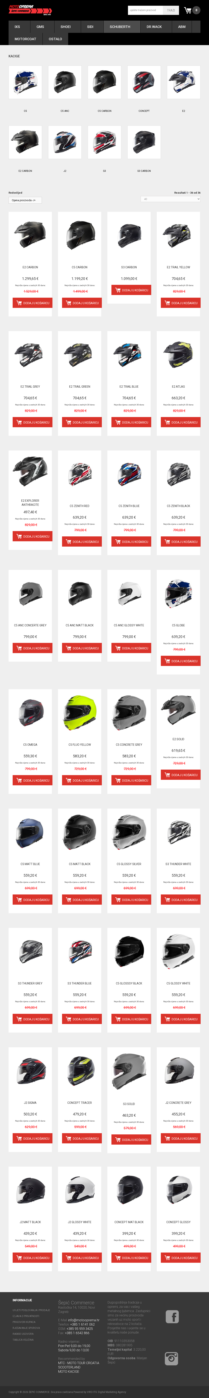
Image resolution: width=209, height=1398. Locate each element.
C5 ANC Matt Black (79, 625)
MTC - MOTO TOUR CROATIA (78, 1363)
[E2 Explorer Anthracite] (30, 471)
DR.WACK (154, 27)
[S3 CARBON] (144, 142)
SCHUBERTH (120, 27)
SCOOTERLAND (69, 1367)
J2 (64, 171)
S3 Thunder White (178, 864)
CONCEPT (144, 111)
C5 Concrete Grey (129, 744)
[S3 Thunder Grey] (30, 951)
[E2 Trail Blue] (129, 354)
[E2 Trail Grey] (30, 354)
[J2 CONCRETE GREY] (178, 1070)
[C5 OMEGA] (30, 712)
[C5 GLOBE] (178, 593)
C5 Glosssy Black (129, 983)
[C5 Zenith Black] (178, 474)
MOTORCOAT (25, 39)
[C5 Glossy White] (178, 951)
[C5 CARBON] (104, 82)
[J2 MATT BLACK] (30, 1190)
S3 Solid (129, 1104)
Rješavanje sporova (26, 1328)
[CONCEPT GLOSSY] (178, 1190)
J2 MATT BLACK (30, 1222)
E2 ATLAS (178, 386)
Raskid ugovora (23, 1334)
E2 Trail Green (79, 386)
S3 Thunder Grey (30, 983)
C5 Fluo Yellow (80, 744)
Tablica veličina (23, 1339)
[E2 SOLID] (178, 710)
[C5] (25, 82)
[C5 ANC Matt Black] (79, 593)
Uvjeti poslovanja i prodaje (31, 1310)
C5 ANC (65, 111)
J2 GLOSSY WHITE (79, 1222)
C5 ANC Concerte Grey (30, 625)
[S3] (104, 142)
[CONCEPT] (144, 82)
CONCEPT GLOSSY (178, 1222)
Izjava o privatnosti (26, 1316)
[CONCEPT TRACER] (79, 1070)
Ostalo (55, 39)
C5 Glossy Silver (129, 864)
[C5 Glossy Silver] (129, 832)
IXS (17, 27)
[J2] (64, 142)
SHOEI (66, 27)
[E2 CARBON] (25, 142)
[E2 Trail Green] (79, 354)
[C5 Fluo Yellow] (79, 712)
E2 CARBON (25, 171)
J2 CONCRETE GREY (178, 1102)
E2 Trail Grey (30, 386)
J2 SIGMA (30, 1102)
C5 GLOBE (178, 625)
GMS (40, 27)
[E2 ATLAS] (178, 354)
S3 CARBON (144, 171)
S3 (104, 171)
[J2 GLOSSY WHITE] (79, 1190)
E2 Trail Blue (129, 386)
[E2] (183, 82)
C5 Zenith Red (79, 506)
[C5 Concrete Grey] (129, 712)
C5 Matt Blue (30, 864)
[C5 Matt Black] (79, 832)
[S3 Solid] (129, 1071)
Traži (171, 10)
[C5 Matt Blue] (30, 832)
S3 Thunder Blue (80, 983)
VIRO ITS (92, 1392)
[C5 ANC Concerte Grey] (30, 593)
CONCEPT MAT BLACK (129, 1222)
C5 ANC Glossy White (129, 625)
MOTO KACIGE (68, 1372)
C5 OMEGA (30, 744)
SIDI (90, 27)
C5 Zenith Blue (129, 506)
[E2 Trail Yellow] (178, 235)
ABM (182, 27)
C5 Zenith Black (178, 506)
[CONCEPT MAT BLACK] (129, 1190)
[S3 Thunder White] (178, 832)
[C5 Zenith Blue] (129, 474)
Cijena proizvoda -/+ (24, 200)
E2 (183, 111)
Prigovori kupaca (24, 1322)
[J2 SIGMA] (30, 1070)
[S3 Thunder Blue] (79, 951)
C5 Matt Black (79, 864)
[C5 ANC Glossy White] (129, 593)
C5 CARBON (104, 111)
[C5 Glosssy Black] (129, 951)
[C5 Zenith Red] (79, 474)
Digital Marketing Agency (112, 1392)
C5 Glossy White (178, 983)
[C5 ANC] (64, 82)
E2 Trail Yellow (178, 267)
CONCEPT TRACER (79, 1102)
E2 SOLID (178, 739)
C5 (25, 111)
